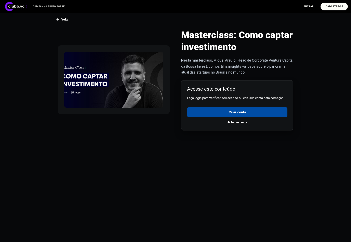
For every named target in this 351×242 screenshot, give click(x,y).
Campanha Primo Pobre (48, 6)
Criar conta (237, 112)
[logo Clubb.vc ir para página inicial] (17, 6)
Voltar (65, 19)
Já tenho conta (237, 122)
